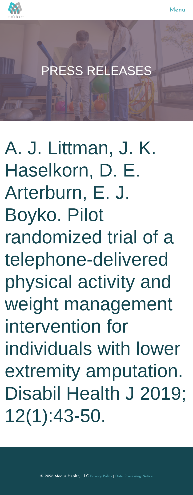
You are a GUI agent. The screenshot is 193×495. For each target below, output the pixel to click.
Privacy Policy (101, 476)
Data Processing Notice (134, 476)
